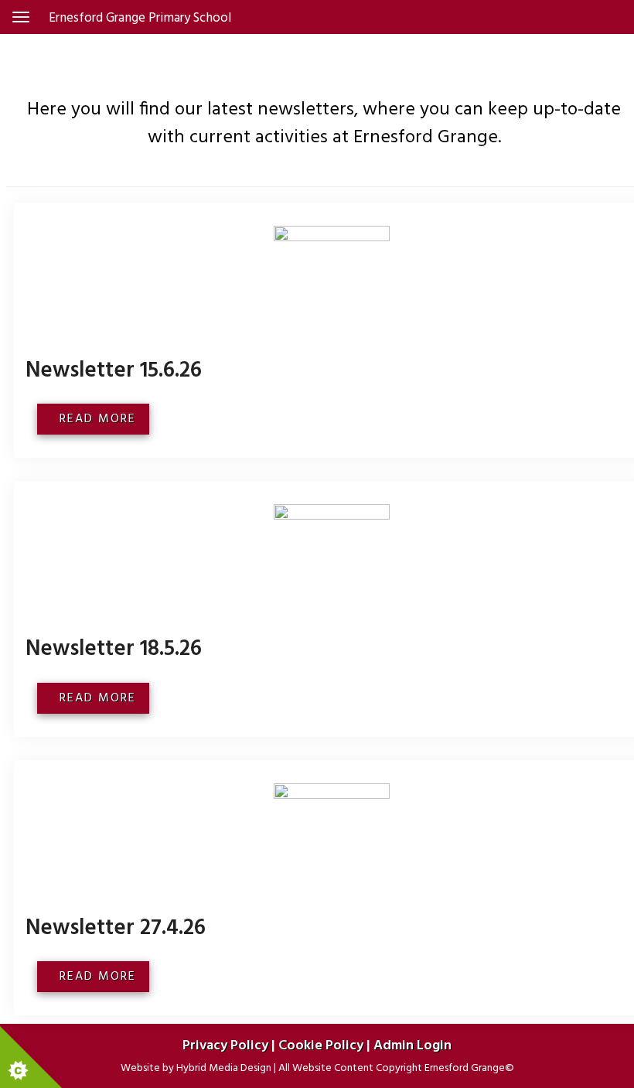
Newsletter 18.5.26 (114, 649)
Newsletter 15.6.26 (114, 370)
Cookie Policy (320, 1046)
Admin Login (412, 1046)
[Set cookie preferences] (31, 1057)
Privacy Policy (225, 1046)
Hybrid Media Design (224, 1068)
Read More (100, 419)
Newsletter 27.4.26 (116, 928)
